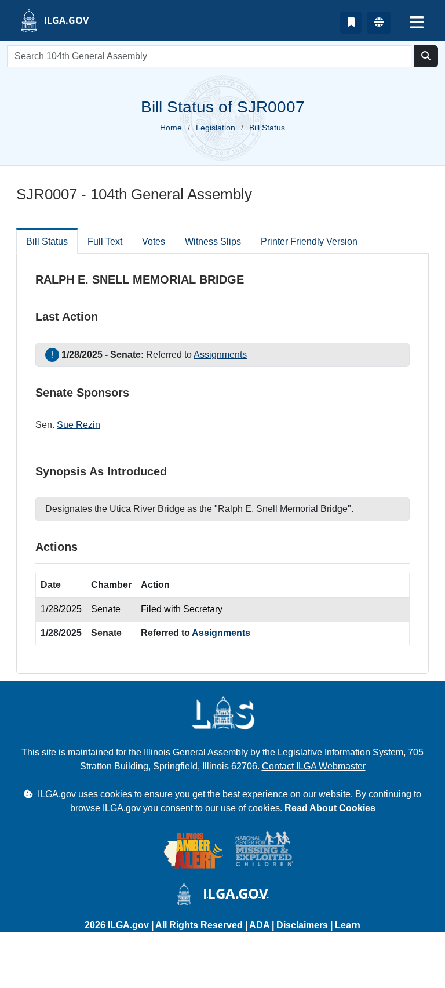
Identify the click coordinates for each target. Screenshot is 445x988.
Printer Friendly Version (309, 241)
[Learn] (351, 23)
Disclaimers (302, 925)
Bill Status (47, 241)
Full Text (104, 241)
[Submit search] (426, 56)
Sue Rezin (78, 425)
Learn (347, 925)
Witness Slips (213, 241)
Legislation (215, 127)
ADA (260, 925)
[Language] (379, 23)
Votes (153, 241)
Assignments (220, 354)
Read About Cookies (329, 808)
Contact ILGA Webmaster (314, 766)
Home (171, 127)
